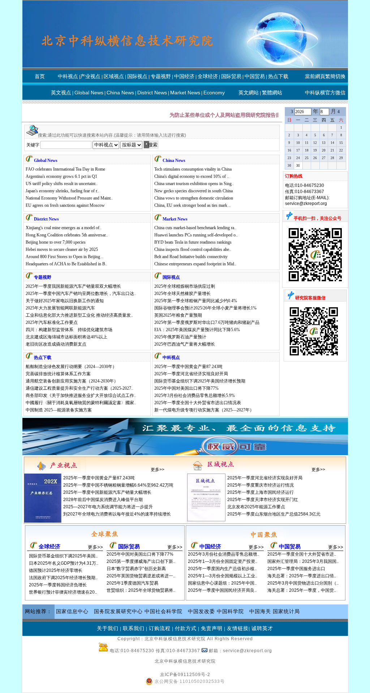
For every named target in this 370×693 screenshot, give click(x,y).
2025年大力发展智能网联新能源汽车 (60, 308)
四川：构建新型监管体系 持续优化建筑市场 (69, 329)
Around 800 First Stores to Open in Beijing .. (64, 256)
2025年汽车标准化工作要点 (52, 322)
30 (289, 165)
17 (298, 150)
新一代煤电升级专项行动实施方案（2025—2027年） (204, 409)
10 (298, 143)
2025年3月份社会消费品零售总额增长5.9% (194, 395)
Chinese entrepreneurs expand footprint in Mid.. (195, 263)
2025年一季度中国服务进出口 (296, 568)
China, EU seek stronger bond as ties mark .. (192, 205)
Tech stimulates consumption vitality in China (193, 169)
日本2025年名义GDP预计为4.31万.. (63, 563)
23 (289, 158)
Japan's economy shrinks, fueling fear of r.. (62, 190)
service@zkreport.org (306, 203)
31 (298, 165)
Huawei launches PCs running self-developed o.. (196, 235)
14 (332, 143)
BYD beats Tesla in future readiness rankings (193, 242)
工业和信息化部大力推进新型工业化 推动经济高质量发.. (79, 315)
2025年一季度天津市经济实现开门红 (262, 499)
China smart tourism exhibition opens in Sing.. (194, 183)
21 (332, 150)
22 (341, 150)
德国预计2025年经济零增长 (55, 570)
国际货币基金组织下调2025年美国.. (63, 556)
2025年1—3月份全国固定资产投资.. (222, 561)
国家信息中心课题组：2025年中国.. (222, 583)
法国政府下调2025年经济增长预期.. (63, 577)
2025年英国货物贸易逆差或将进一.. (141, 575)
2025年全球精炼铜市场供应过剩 (184, 286)
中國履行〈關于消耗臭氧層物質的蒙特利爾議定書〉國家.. (81, 402)
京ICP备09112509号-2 (185, 674)
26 (315, 158)
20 (324, 150)
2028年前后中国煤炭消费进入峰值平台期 (103, 499)
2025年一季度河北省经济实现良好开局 (191, 373)
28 (332, 158)
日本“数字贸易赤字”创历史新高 (136, 568)
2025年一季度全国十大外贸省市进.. (301, 554)
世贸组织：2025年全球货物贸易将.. (141, 590)
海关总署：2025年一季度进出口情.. (301, 575)
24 (298, 158)
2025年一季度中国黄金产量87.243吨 (188, 366)
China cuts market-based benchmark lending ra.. (195, 227)
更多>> (157, 469)
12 (315, 143)
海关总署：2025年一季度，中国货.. (301, 590)
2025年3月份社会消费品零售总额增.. (223, 554)
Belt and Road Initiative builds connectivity (191, 256)
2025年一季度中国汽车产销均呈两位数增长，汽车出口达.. (81, 293)
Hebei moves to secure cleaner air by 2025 (62, 249)
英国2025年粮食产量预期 (178, 315)
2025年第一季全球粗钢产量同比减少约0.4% (195, 300)
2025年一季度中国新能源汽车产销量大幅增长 (107, 492)
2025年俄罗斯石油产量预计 (180, 336)
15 (341, 143)
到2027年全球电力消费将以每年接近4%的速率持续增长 (117, 514)
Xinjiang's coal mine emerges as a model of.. (64, 227)
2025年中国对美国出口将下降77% (186, 388)
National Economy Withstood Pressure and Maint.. (69, 198)
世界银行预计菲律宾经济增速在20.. (63, 592)
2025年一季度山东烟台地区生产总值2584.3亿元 (273, 514)
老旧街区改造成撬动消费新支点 (56, 344)
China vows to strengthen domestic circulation (193, 198)
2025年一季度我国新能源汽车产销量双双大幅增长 (73, 286)
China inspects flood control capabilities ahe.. (192, 249)
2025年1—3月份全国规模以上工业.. (222, 575)
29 (341, 158)
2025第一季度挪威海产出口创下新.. (141, 561)
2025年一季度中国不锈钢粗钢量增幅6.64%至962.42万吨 (118, 485)
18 (307, 150)
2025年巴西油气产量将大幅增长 (184, 344)
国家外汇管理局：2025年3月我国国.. (303, 561)
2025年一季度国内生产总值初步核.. (222, 568)
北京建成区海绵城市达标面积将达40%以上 (66, 336)
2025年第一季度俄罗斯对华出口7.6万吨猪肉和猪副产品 (206, 322)
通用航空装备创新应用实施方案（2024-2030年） (72, 381)
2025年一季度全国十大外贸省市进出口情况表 (197, 402)
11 (307, 143)
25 (307, 158)
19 (315, 150)
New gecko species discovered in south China (193, 190)
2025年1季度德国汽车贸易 (132, 583)
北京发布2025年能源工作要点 (256, 506)
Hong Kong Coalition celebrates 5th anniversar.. (67, 235)
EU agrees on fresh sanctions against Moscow (65, 205)
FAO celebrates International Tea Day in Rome (65, 169)
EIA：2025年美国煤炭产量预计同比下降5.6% (197, 329)
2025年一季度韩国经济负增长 (58, 584)
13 (324, 143)
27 (324, 158)
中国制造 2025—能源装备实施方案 (59, 409)
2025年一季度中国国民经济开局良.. (222, 590)
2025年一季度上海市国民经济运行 (260, 492)
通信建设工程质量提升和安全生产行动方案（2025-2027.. (79, 388)
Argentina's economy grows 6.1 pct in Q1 (61, 176)
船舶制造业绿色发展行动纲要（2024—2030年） (71, 366)
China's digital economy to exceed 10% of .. (191, 176)
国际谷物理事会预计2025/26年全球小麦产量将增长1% (205, 308)
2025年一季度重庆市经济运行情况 (260, 485)
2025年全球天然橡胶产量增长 (182, 293)
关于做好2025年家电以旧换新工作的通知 (65, 300)
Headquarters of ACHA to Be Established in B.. (66, 263)
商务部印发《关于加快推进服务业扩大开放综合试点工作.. (81, 395)
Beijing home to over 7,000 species (56, 242)
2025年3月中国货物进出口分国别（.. (303, 583)
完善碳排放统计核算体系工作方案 (58, 373)
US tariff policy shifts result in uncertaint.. (62, 183)
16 (289, 150)
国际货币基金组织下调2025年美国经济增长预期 (199, 381)
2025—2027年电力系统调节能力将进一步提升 (108, 506)
